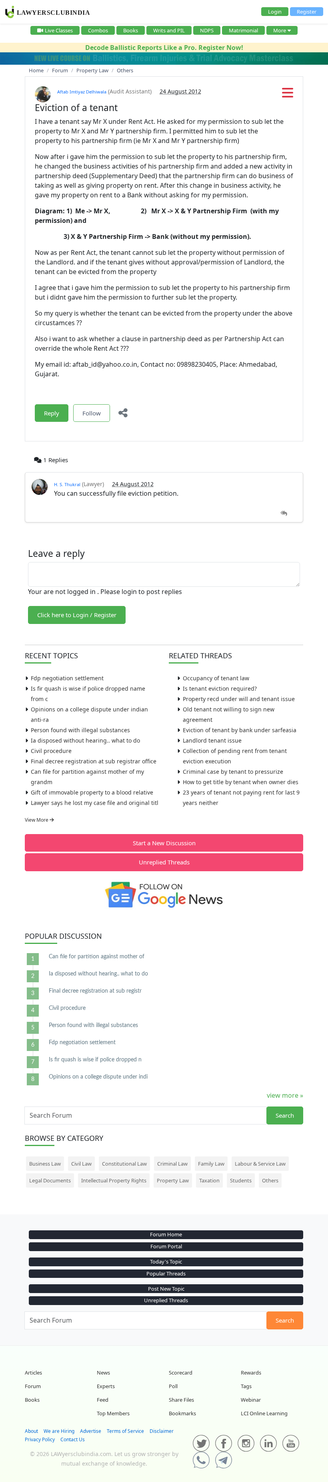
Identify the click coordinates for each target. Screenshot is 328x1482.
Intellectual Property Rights (113, 1180)
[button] (287, 95)
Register (306, 11)
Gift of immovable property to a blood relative (92, 792)
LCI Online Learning (264, 1413)
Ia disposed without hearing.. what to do (85, 740)
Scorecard (180, 1372)
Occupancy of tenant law (216, 678)
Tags (246, 1386)
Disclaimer (162, 1431)
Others (270, 1180)
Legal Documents (50, 1180)
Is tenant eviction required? (220, 688)
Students (241, 1180)
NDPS (207, 30)
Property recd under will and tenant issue (239, 699)
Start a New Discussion (164, 843)
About (31, 1431)
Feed (102, 1399)
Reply (51, 413)
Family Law (211, 1163)
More (279, 30)
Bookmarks (182, 1413)
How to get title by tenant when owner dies (240, 782)
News (103, 1372)
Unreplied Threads (164, 862)
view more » (285, 1095)
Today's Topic (166, 1261)
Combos (98, 30)
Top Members (113, 1413)
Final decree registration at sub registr (95, 991)
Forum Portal (166, 1246)
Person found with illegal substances (80, 730)
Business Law (45, 1163)
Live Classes (59, 30)
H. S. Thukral (67, 484)
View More (37, 819)
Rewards (251, 1372)
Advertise (90, 1431)
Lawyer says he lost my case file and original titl (94, 803)
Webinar (251, 1399)
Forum (33, 1386)
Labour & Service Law (260, 1163)
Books (130, 30)
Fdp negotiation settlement (67, 678)
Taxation (209, 1180)
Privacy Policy (40, 1439)
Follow (91, 413)
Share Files (181, 1399)
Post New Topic (166, 1288)
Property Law (173, 1180)
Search (285, 1115)
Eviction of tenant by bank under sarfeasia (239, 730)
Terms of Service (125, 1431)
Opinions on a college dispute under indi (98, 1077)
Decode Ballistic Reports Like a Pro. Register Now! (164, 47)
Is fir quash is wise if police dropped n (95, 1060)
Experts (106, 1386)
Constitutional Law (124, 1163)
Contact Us (72, 1439)
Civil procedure (51, 751)
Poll (173, 1386)
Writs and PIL (169, 30)
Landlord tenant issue (212, 740)
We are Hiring (59, 1431)
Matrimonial (243, 30)
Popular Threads (166, 1273)
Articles (33, 1372)
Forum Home (166, 1234)
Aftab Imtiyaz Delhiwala (81, 92)
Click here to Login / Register (76, 615)
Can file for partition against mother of (96, 957)
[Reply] (283, 513)
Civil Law (81, 1163)
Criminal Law (172, 1163)
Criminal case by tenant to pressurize (233, 771)
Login (275, 11)
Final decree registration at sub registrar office (93, 761)
